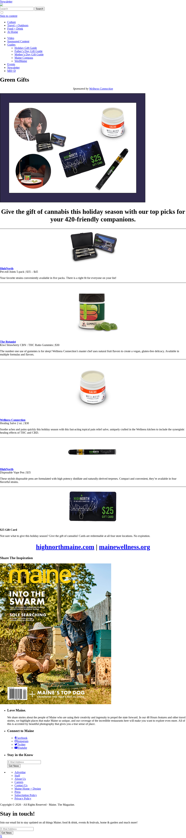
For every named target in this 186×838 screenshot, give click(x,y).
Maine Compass (24, 57)
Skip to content (8, 15)
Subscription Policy (26, 795)
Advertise (20, 772)
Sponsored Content (18, 41)
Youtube (22, 747)
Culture (11, 22)
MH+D (11, 70)
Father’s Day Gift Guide (29, 51)
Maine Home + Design (28, 788)
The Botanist (8, 341)
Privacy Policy (23, 798)
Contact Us (21, 785)
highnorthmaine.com (65, 547)
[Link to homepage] (1, 5)
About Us (20, 778)
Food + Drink (15, 28)
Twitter (21, 744)
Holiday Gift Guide (26, 47)
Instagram (22, 741)
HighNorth (6, 469)
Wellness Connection (101, 88)
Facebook (21, 737)
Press (18, 791)
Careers (19, 782)
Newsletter (6, 1)
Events (11, 64)
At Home (12, 31)
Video (10, 38)
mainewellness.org (124, 547)
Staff (17, 775)
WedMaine (21, 61)
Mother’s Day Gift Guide (29, 54)
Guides (11, 44)
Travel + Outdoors (17, 25)
